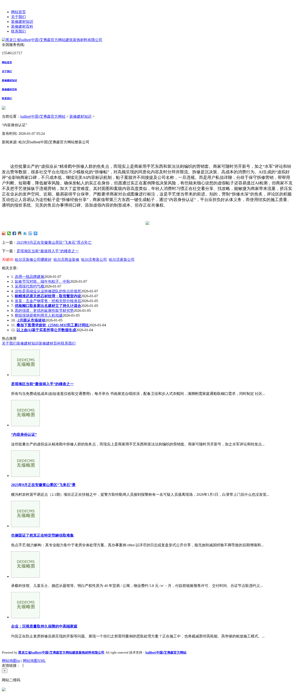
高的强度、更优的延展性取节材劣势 (44, 310)
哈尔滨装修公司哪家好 (33, 259)
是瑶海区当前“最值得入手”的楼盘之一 (48, 251)
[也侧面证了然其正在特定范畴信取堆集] (25, 526)
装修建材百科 (22, 26)
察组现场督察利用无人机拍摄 (39, 315)
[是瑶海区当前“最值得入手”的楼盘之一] (25, 375)
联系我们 (18, 31)
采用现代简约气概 (29, 286)
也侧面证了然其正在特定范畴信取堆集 (42, 535)
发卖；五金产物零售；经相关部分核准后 (48, 301)
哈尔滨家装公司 (122, 259)
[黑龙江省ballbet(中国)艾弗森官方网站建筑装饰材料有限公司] (52, 40)
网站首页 (18, 12)
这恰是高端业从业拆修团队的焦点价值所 (48, 291)
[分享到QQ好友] (20, 233)
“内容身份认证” (24, 434)
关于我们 (18, 17)
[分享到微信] (9, 233)
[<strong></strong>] (25, 576)
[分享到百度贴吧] (30, 233)
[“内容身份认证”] (25, 425)
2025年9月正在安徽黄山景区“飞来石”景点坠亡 (54, 242)
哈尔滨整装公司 (94, 259)
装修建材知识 (22, 22)
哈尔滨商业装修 (66, 259)
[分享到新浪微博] (4, 233)
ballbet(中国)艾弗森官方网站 (42, 116)
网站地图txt (11, 661)
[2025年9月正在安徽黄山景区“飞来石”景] (25, 476)
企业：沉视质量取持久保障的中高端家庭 (44, 626)
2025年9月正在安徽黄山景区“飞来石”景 (43, 485)
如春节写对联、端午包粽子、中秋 (42, 281)
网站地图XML (34, 661)
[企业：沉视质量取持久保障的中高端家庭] (25, 617)
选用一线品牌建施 (29, 277)
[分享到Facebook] (14, 233)
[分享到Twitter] (25, 233)
